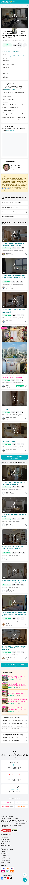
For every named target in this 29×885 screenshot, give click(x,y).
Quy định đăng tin (5, 856)
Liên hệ (2, 843)
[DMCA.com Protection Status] (14, 830)
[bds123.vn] (7, 802)
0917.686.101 (17, 779)
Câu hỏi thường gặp (5, 841)
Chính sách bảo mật (5, 860)
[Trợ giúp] (25, 880)
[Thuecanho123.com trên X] (5, 878)
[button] (26, 1)
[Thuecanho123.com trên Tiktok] (11, 878)
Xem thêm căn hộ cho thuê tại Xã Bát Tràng (14, 665)
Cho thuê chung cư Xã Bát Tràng (10, 51)
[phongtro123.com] (21, 802)
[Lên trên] (25, 875)
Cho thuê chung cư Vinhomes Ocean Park (13, 56)
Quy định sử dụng (5, 853)
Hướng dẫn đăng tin (5, 839)
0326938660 (21, 386)
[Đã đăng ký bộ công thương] (6, 830)
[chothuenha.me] (7, 806)
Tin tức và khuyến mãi (6, 845)
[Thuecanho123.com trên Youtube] (8, 878)
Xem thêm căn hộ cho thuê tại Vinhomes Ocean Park (14, 457)
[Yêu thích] (26, 254)
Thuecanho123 (16, 791)
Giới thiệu (3, 851)
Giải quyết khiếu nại (5, 862)
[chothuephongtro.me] (21, 806)
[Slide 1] (14, 31)
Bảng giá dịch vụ (4, 837)
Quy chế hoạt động (5, 858)
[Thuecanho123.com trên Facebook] (2, 878)
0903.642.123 (17, 767)
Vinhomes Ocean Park (9, 89)
